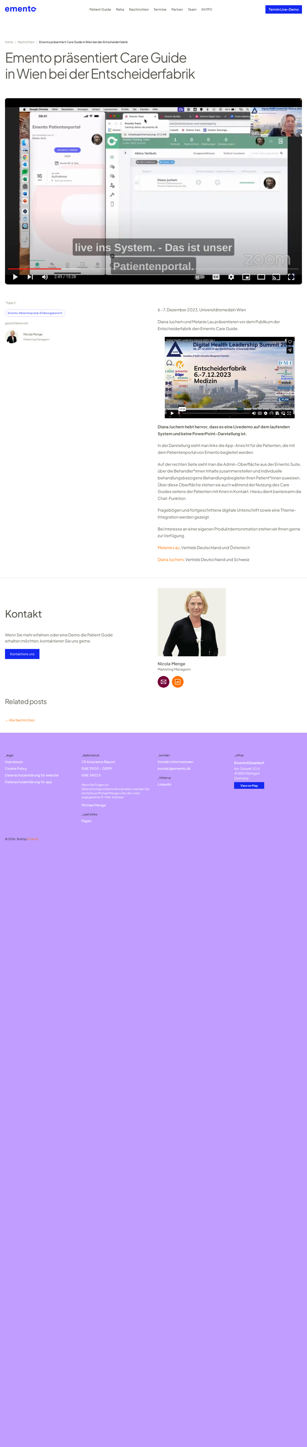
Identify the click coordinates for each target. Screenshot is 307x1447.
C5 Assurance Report (98, 762)
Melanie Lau (169, 547)
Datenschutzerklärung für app (28, 782)
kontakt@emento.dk (174, 768)
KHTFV (207, 9)
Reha (120, 9)
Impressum (14, 762)
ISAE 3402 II (90, 775)
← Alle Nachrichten (20, 720)
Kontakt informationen (175, 762)
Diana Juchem (171, 559)
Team (192, 9)
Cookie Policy (16, 768)
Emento (32, 839)
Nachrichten (139, 9)
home (9, 42)
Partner (177, 9)
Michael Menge (93, 805)
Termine (160, 9)
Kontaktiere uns (22, 654)
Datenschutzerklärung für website (32, 775)
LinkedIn (164, 784)
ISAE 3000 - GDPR (96, 768)
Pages (86, 821)
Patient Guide (100, 9)
